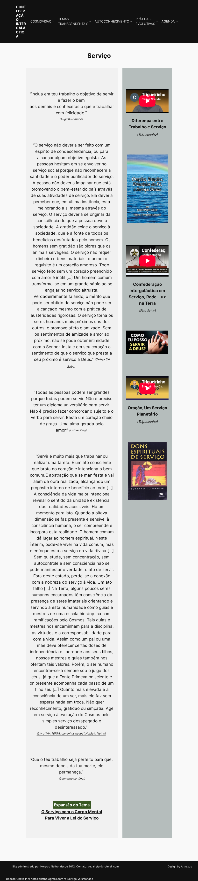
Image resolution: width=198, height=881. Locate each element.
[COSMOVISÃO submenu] (53, 22)
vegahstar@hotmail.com (103, 866)
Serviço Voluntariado (80, 879)
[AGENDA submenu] (177, 22)
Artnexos (186, 866)
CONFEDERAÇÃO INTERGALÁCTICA (21, 21)
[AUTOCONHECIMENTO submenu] (131, 22)
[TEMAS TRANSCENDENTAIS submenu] (90, 22)
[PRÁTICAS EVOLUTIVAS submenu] (157, 22)
